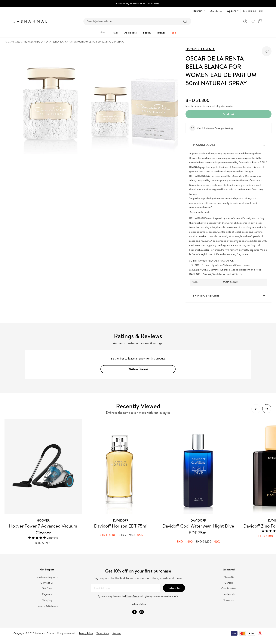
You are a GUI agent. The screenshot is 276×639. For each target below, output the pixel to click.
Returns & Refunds (47, 606)
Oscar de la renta (200, 49)
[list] (140, 482)
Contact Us (47, 582)
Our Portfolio (228, 588)
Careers (229, 582)
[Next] (266, 408)
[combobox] (137, 21)
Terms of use (103, 633)
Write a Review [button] (138, 369)
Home (8, 41)
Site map (116, 633)
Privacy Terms (132, 596)
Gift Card (47, 588)
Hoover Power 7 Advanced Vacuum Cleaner (43, 529)
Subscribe (174, 588)
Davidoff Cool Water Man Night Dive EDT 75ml (198, 529)
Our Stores (216, 11)
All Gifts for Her (20, 41)
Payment (47, 594)
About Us (229, 577)
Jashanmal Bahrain (45, 633)
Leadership (229, 594)
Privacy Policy (86, 633)
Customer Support (47, 577)
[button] (260, 21)
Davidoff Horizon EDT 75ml (120, 526)
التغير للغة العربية (252, 11)
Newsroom (229, 600)
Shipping (47, 600)
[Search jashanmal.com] (185, 21)
